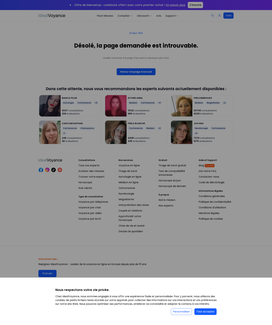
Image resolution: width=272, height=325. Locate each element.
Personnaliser (181, 311)
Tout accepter (205, 311)
